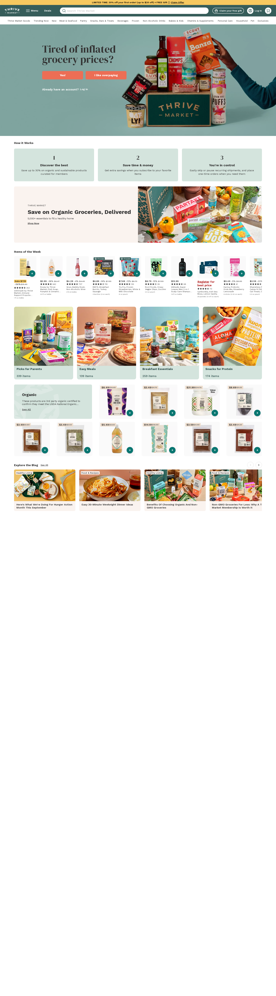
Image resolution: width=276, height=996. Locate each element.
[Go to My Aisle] (12, 10)
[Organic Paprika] (244, 439)
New (54, 20)
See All (26, 409)
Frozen (135, 20)
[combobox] (134, 11)
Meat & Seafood (68, 20)
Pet (252, 20)
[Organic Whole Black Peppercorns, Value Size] (244, 402)
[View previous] (250, 465)
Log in (84, 89)
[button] (268, 11)
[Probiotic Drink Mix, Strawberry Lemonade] (235, 267)
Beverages (122, 20)
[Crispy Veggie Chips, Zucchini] (156, 267)
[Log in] (250, 11)
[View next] (259, 465)
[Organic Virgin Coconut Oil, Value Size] (202, 402)
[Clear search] (207, 10)
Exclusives (263, 20)
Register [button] (203, 281)
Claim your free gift (230, 10)
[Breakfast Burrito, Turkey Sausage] (104, 267)
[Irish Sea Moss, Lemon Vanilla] (208, 267)
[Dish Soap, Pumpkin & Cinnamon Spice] (51, 267)
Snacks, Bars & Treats (102, 20)
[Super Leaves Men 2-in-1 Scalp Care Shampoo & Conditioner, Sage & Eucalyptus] (182, 267)
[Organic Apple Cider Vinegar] (117, 439)
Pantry (83, 20)
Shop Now (33, 223)
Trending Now (41, 20)
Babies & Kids (176, 20)
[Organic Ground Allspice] (202, 439)
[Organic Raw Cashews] (159, 439)
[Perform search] (63, 11)
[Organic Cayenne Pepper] (32, 439)
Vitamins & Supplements (200, 20)
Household (242, 20)
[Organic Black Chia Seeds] (117, 402)
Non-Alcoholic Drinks (154, 20)
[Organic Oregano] (74, 439)
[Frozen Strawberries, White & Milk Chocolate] (130, 267)
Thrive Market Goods (19, 20)
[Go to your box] (268, 11)
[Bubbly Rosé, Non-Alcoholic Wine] (77, 267)
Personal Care (225, 20)
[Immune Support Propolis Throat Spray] (25, 267)
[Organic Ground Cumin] (159, 402)
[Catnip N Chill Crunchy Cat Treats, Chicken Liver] (261, 267)
